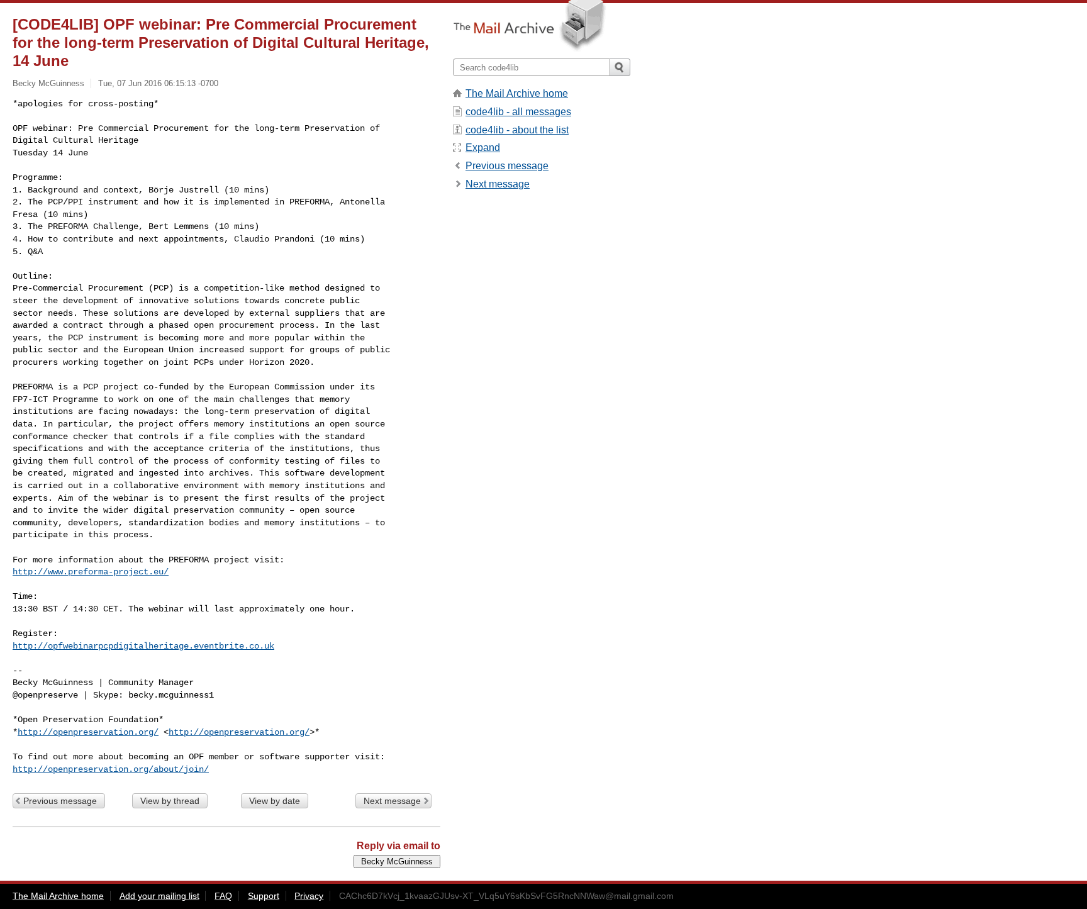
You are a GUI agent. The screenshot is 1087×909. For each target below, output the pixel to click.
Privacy (308, 896)
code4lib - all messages (518, 111)
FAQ (223, 896)
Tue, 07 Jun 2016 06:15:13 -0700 (158, 83)
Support (263, 896)
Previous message (60, 801)
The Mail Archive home (516, 93)
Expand (482, 147)
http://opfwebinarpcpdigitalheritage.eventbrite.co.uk (143, 646)
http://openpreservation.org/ (88, 732)
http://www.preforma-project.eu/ (91, 572)
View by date (274, 801)
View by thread (169, 801)
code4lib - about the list (517, 130)
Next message (392, 801)
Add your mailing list (159, 896)
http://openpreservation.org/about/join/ (111, 769)
